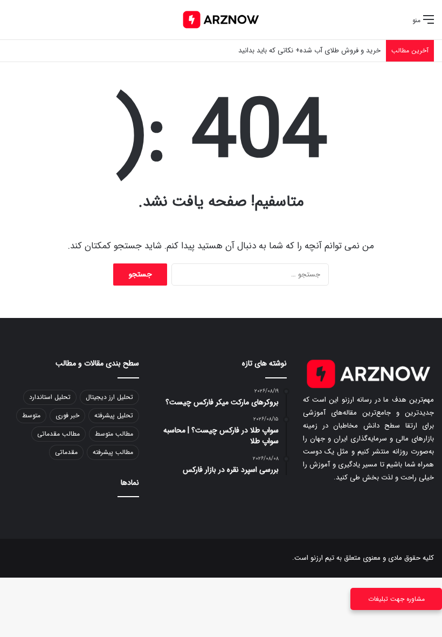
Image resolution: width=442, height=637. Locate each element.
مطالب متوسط (114, 434)
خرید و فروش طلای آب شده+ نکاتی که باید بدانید (309, 50)
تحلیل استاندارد (50, 397)
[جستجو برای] (13, 24)
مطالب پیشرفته (113, 452)
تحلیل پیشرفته (113, 415)
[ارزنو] (221, 20)
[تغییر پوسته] (32, 24)
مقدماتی (66, 452)
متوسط (31, 415)
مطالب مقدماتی (58, 434)
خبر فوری (67, 415)
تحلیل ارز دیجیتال (109, 397)
